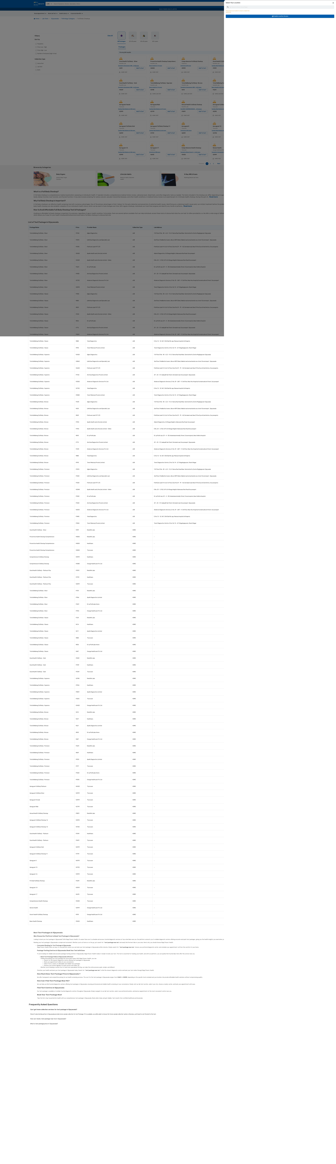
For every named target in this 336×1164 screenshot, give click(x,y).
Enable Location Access (281, 16)
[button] (333, 3)
